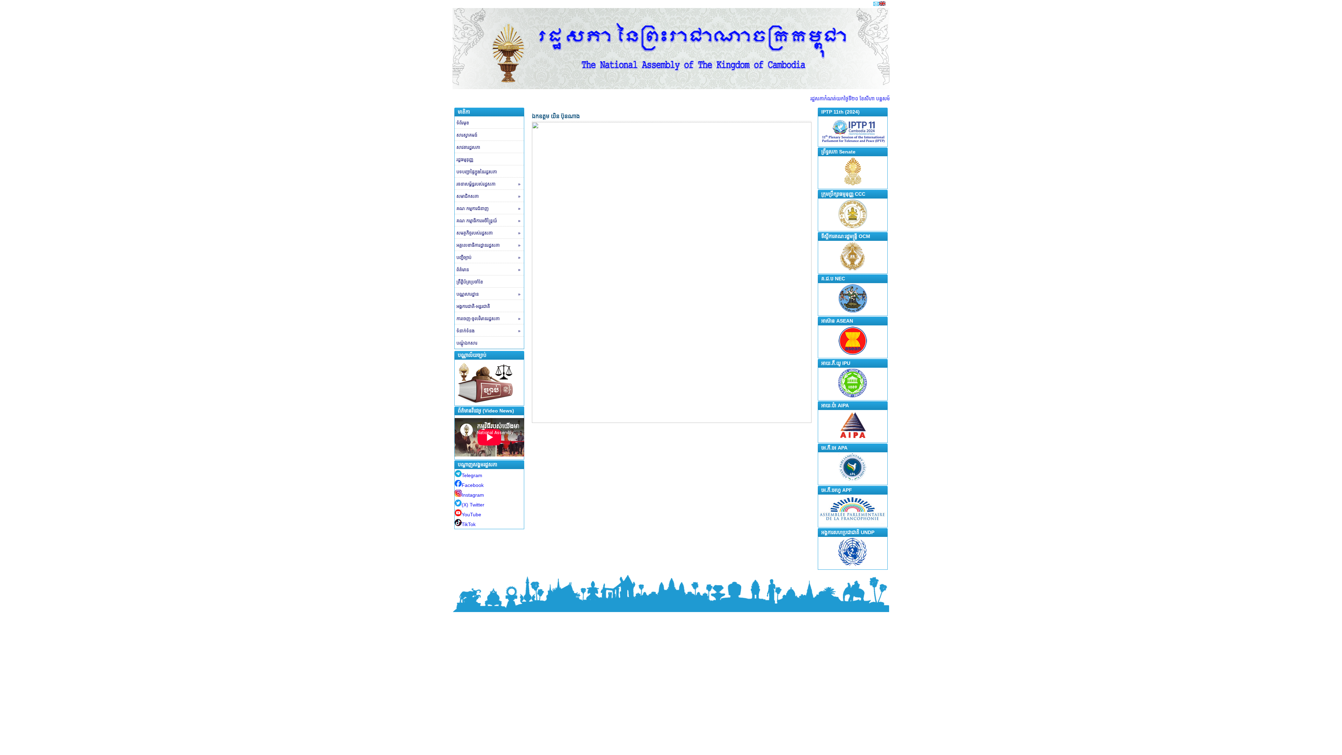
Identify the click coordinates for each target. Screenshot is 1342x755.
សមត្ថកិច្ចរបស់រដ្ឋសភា (488, 233)
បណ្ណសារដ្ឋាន (488, 294)
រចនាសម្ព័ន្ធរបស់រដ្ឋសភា (488, 184)
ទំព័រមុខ (462, 122)
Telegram (472, 475)
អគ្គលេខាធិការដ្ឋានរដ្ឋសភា (488, 245)
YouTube (471, 514)
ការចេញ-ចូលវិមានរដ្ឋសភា (488, 318)
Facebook (473, 485)
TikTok (469, 524)
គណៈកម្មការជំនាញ (488, 208)
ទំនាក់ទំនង (488, 330)
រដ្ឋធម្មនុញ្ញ (464, 159)
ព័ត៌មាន (488, 269)
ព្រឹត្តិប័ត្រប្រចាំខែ (469, 282)
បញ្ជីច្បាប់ (488, 257)
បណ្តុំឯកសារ (466, 343)
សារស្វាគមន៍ (466, 135)
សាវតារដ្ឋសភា (468, 147)
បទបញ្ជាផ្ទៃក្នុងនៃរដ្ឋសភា (476, 171)
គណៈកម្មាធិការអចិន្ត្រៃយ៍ (488, 220)
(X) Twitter (473, 505)
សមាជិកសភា (488, 196)
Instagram (473, 495)
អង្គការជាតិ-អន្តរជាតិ (473, 306)
